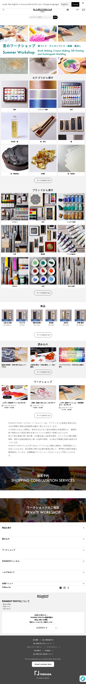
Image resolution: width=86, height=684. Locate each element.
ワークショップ (8, 550)
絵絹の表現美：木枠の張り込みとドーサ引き (14, 366)
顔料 (14, 109)
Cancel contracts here (43, 664)
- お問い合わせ (6, 609)
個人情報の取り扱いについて (42, 643)
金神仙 (66, 323)
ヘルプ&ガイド (8, 572)
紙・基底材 (71, 174)
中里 (14, 254)
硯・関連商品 (15, 174)
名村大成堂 (71, 286)
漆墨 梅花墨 (37, 323)
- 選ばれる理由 (6, 604)
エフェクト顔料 (43, 109)
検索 (55, 17)
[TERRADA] (43, 672)
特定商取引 (38, 650)
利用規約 (48, 650)
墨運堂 (43, 254)
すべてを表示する (43, 180)
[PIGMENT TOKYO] (43, 596)
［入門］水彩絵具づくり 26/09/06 (13, 403)
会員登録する (41, 628)
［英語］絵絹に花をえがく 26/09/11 (42, 403)
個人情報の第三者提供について (43, 654)
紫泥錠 (51, 323)
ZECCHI (14, 286)
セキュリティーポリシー (35, 647)
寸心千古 (22, 323)
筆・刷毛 (43, 142)
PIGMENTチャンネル (11, 561)
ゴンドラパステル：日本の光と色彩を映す (71, 366)
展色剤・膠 (14, 142)
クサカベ (14, 222)
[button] (3, 9)
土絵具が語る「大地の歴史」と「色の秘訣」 (42, 366)
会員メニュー (7, 583)
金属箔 (43, 174)
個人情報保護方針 (47, 640)
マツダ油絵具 (71, 254)
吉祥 (43, 286)
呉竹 (43, 222)
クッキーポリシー (52, 647)
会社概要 (36, 640)
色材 (71, 109)
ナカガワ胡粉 (71, 222)
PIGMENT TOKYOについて (16, 601)
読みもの (6, 539)
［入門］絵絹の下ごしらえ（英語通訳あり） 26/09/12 (71, 404)
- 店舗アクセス (6, 606)
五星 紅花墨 (8, 323)
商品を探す (6, 528)
